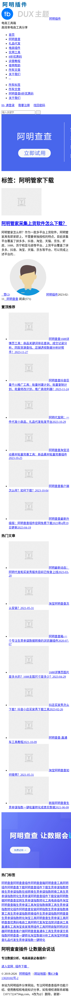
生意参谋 (25, 896)
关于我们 (14, 74)
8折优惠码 (15, 56)
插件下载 (22, 966)
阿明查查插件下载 (36, 887)
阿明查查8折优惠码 (21, 93)
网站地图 (40, 973)
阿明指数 (42, 909)
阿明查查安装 (27, 909)
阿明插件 (52, 294)
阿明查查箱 (38, 883)
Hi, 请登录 (8, 105)
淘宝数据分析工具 (42, 935)
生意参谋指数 (48, 913)
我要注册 (24, 105)
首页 (12, 34)
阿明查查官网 (13, 900)
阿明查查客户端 (14, 931)
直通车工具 (8, 926)
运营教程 (14, 61)
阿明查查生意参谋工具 (51, 918)
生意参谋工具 (24, 904)
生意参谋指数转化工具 (36, 900)
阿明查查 (14, 39)
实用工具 (14, 52)
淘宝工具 (30, 918)
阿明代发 (36, 922)
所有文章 (14, 69)
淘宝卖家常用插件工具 (30, 926)
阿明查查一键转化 (19, 935)
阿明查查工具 (54, 883)
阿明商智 (51, 926)
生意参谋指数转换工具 (48, 891)
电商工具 (25, 922)
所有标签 (14, 84)
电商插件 (14, 47)
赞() (5, 294)
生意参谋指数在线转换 (18, 891)
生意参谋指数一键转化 (30, 939)
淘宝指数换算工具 (45, 904)
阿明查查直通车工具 (38, 931)
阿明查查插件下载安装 (45, 896)
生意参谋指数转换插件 (24, 913)
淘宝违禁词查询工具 (55, 922)
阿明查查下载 (16, 887)
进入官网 (8, 966)
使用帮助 (14, 65)
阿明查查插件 (22, 883)
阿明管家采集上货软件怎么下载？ (34, 223)
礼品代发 (14, 43)
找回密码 (39, 105)
